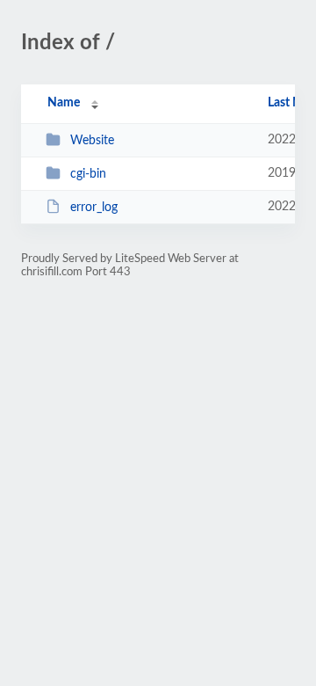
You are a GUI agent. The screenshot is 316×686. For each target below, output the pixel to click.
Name (63, 103)
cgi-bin (88, 174)
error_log (94, 207)
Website (92, 141)
